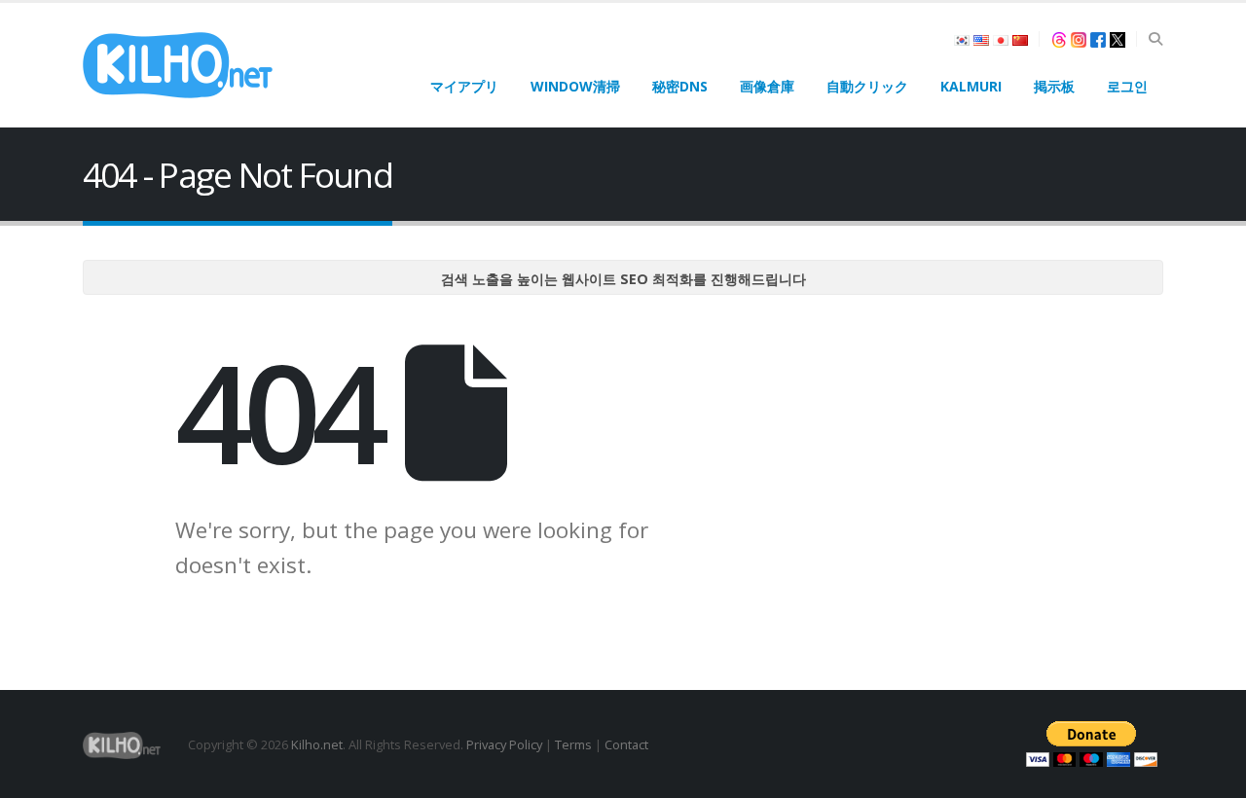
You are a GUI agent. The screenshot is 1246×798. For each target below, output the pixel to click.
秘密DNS (680, 86)
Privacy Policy (504, 744)
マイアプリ (464, 86)
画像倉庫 (767, 86)
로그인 (1127, 86)
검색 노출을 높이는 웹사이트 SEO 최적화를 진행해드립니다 (623, 279)
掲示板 (1054, 86)
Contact (626, 744)
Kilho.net (317, 744)
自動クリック (867, 86)
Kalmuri (971, 86)
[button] (1155, 39)
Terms (573, 744)
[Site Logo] (178, 65)
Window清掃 (575, 86)
